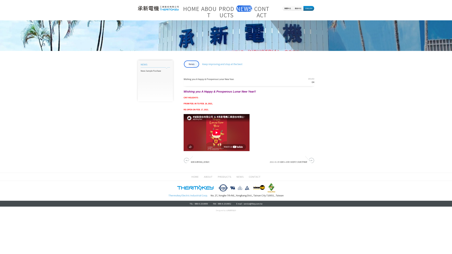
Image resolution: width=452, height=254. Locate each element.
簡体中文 (298, 8)
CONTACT (261, 8)
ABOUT (209, 8)
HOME (191, 8)
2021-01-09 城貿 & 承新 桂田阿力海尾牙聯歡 (288, 162)
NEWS (244, 8)
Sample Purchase (153, 71)
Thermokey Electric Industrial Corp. (158, 8)
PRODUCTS (226, 8)
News (143, 71)
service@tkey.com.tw (253, 203)
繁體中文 (287, 8)
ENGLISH (308, 8)
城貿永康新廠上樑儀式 (200, 162)
